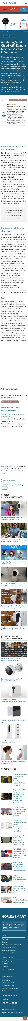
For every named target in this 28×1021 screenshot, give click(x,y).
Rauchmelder (6, 980)
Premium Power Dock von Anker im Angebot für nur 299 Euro (20, 890)
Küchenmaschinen (8, 985)
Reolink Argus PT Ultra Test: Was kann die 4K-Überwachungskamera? (13, 607)
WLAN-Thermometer (9, 991)
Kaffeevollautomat (8, 983)
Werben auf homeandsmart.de (12, 945)
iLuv (16, 302)
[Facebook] (4, 1003)
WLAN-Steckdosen (8, 969)
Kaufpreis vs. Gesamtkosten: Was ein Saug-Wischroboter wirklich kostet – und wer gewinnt (20, 825)
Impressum (17, 1012)
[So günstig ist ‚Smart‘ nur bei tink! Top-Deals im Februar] (14, 552)
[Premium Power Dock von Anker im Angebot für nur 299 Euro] (6, 889)
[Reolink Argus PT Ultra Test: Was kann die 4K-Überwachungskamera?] (14, 596)
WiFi (13, 194)
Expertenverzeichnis (8, 947)
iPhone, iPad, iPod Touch (11, 259)
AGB (3, 1013)
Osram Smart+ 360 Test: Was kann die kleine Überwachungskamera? (13, 585)
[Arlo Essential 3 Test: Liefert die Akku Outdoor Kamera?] (14, 618)
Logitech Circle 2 (6, 419)
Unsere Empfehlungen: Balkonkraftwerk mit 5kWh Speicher (19, 878)
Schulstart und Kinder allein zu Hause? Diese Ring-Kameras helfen (13, 518)
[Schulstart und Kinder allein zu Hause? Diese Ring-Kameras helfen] (14, 508)
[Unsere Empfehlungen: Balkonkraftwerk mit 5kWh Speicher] (6, 878)
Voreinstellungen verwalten (7, 1012)
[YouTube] (7, 1003)
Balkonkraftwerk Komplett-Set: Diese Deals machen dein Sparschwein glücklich (19, 811)
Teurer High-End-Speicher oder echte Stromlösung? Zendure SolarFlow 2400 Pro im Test (19, 840)
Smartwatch (6, 972)
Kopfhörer (5, 966)
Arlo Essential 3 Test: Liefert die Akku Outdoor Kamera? (13, 629)
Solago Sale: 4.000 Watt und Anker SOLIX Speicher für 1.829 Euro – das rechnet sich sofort (19, 866)
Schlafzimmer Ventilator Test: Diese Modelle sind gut (20, 900)
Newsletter (5, 999)
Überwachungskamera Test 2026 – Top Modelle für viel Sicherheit (13, 541)
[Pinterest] (10, 1003)
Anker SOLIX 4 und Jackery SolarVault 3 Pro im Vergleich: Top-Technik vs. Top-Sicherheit (19, 853)
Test (4, 488)
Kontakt (4, 942)
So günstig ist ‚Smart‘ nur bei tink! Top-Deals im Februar (13, 563)
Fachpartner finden (8, 953)
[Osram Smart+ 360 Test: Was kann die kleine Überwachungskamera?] (14, 574)
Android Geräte (6, 261)
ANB (22, 1012)
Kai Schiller (13, 104)
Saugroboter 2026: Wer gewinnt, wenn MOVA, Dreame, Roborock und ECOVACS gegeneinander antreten (19, 796)
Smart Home (15, 304)
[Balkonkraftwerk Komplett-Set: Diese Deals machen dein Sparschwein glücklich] (6, 811)
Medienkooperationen (9, 950)
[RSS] (16, 1003)
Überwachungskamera (8, 36)
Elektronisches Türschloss (10, 988)
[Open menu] (25, 3)
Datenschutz (8, 1013)
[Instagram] (13, 1003)
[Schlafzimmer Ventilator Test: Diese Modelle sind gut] (6, 900)
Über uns (5, 939)
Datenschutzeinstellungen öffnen (14, 218)
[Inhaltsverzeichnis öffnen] (25, 1018)
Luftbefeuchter (7, 961)
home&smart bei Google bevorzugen (18, 100)
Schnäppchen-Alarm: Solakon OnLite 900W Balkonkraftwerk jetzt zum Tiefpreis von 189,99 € (20, 780)
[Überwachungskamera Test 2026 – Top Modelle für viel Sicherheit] (14, 530)
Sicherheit (6, 484)
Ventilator (5, 964)
